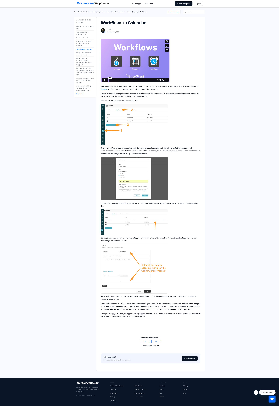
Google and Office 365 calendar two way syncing (84, 43)
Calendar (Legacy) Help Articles (136, 12)
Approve (113, 389)
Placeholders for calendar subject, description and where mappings (84, 61)
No (156, 341)
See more (79, 94)
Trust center (139, 397)
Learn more (174, 12)
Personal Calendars (83, 38)
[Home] (93, 3)
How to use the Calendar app (85, 27)
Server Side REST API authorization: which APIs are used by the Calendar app (85, 71)
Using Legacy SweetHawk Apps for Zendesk (108, 12)
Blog (160, 393)
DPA (184, 393)
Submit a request (183, 4)
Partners (161, 397)
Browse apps (136, 4)
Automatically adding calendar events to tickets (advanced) (83, 88)
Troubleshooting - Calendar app (82, 33)
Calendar (113, 393)
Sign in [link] (198, 4)
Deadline (104, 89)
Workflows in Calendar (84, 49)
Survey (112, 397)
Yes (145, 341)
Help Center (139, 386)
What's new (148, 4)
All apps (113, 400)
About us (162, 386)
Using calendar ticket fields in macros (83, 54)
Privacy (185, 386)
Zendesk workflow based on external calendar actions (85, 80)
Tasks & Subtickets (116, 386)
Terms (185, 389)
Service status (139, 393)
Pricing (161, 389)
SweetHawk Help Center (82, 12)
